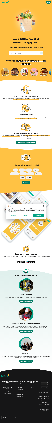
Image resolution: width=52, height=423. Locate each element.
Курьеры (8, 391)
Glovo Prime (20, 389)
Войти (19, 399)
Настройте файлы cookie (44, 404)
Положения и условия (44, 392)
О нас (20, 383)
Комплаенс (44, 402)
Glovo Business (8, 393)
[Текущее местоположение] (41, 53)
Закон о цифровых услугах (44, 407)
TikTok (32, 387)
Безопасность (20, 396)
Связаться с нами (20, 394)
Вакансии (7, 385)
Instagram (32, 385)
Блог (20, 391)
